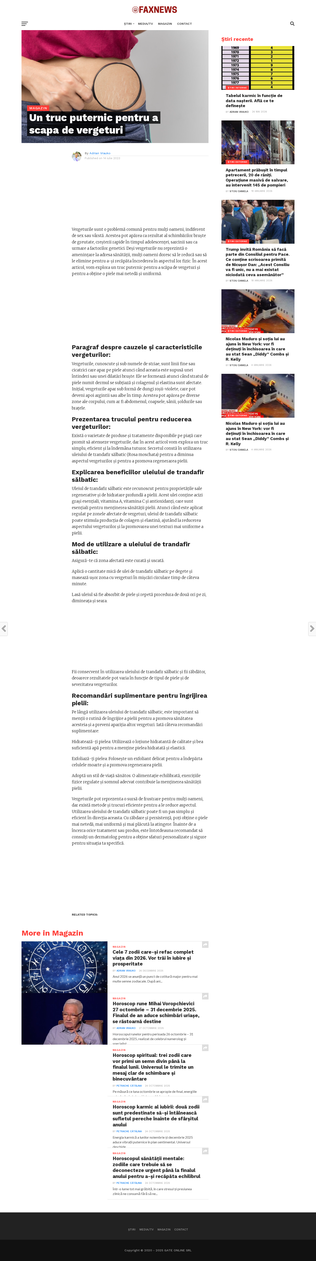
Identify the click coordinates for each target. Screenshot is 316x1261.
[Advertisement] (140, 196)
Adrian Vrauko (99, 153)
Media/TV (145, 23)
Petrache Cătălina (129, 1085)
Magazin (165, 23)
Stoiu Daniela (239, 191)
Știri (128, 23)
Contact (184, 23)
